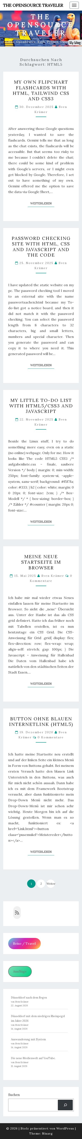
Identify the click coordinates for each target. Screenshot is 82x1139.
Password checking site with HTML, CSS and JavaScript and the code (41, 246)
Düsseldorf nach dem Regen (29, 997)
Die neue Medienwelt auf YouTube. (33, 1058)
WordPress (65, 1128)
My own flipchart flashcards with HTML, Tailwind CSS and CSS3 (41, 90)
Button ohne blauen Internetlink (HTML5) (41, 721)
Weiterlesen (42, 203)
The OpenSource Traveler (33, 5)
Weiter (50, 884)
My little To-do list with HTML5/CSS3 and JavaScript (41, 405)
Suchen (14, 1095)
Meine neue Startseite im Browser (41, 562)
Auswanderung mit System (28, 1039)
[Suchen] (65, 1105)
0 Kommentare (51, 737)
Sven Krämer (52, 576)
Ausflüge (20, 971)
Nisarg (47, 1133)
